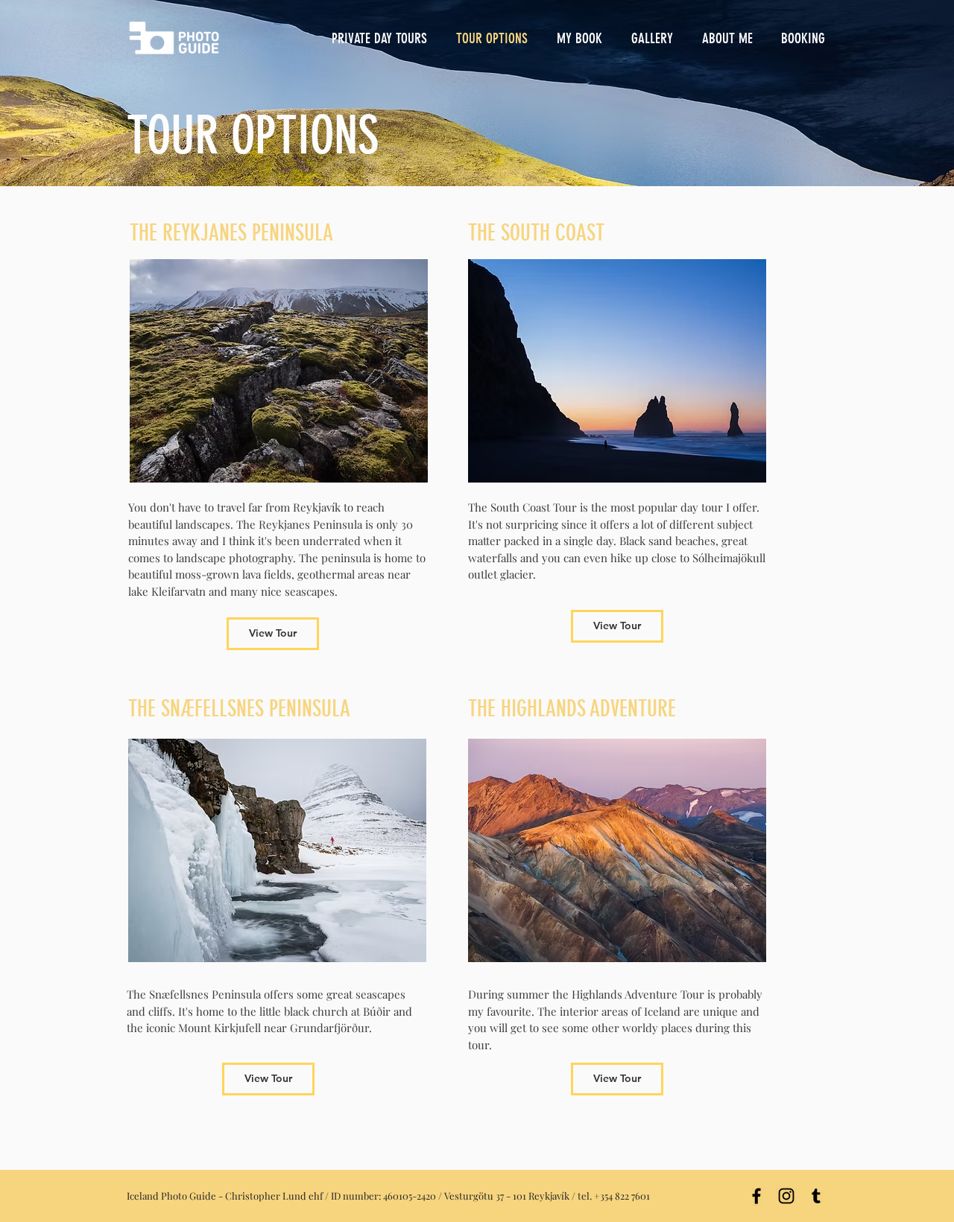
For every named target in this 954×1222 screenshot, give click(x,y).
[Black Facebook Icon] (756, 1196)
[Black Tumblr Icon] (816, 1196)
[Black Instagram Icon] (786, 1196)
